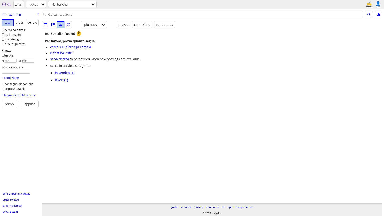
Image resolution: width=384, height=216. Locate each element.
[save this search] (378, 14)
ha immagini (13, 34)
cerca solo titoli (15, 30)
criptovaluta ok (15, 89)
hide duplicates (15, 44)
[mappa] (68, 24)
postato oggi (13, 39)
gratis (9, 55)
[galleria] (60, 24)
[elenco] (45, 24)
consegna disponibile (19, 84)
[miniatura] (53, 24)
